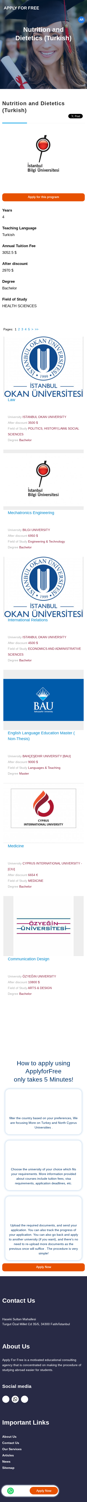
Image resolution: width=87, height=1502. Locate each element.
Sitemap (8, 1468)
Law (11, 400)
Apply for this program (43, 197)
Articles (8, 1455)
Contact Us (10, 1443)
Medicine (16, 846)
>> (36, 329)
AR (81, 19)
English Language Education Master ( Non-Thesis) (41, 736)
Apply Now (43, 1490)
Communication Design (28, 959)
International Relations (28, 620)
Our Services (12, 1449)
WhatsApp (10, 1491)
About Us (9, 1436)
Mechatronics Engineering (31, 513)
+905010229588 (23, 1490)
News (6, 1461)
